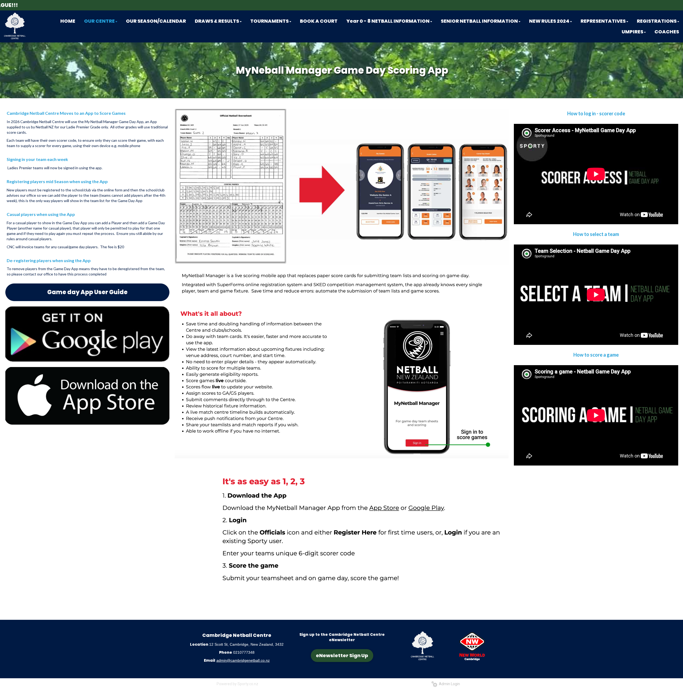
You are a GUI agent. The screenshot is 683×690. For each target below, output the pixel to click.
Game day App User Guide (87, 292)
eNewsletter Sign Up (342, 655)
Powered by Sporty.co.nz (237, 684)
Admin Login (448, 684)
